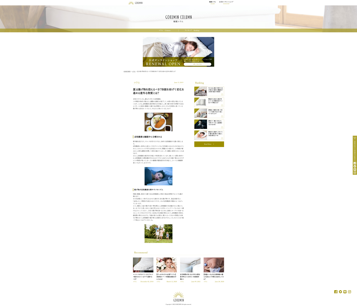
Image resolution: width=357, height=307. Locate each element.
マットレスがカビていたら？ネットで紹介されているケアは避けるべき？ (143, 277)
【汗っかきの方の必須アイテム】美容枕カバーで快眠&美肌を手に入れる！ (166, 277)
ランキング (192, 30)
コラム (165, 30)
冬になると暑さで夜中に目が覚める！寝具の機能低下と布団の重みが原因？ (215, 89)
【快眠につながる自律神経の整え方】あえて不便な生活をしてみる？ (214, 277)
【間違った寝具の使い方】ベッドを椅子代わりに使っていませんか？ (215, 111)
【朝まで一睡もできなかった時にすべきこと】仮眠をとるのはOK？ (215, 122)
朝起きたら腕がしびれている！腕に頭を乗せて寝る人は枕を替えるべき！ (215, 133)
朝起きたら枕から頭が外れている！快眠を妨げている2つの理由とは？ (215, 100)
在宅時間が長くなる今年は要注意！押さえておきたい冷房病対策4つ (190, 277)
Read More (207, 144)
